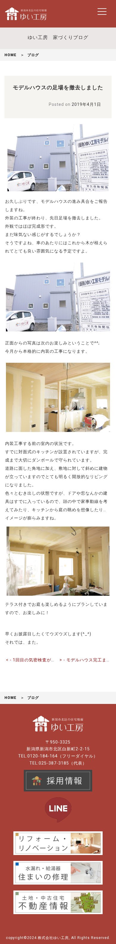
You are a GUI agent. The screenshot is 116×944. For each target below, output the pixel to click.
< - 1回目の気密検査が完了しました (42, 660)
